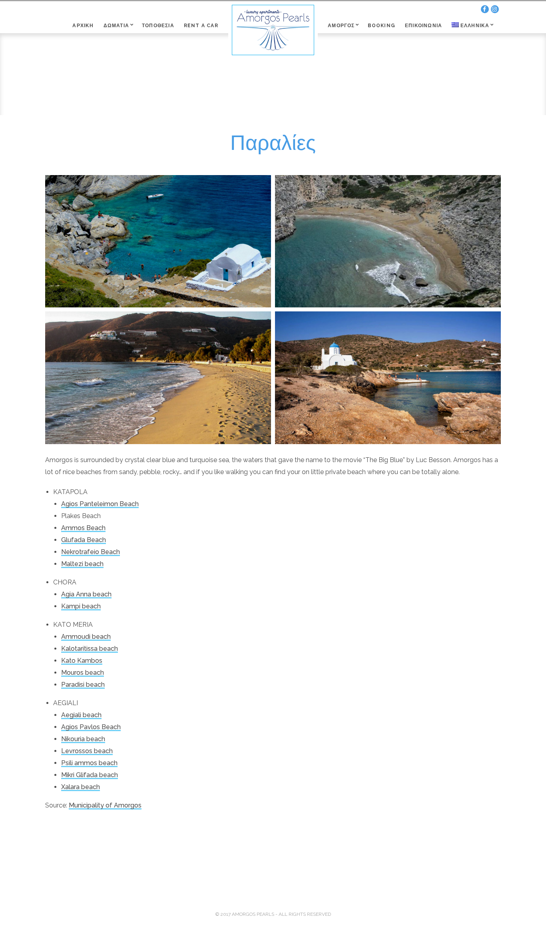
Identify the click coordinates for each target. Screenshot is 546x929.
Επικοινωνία (423, 25)
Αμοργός (341, 25)
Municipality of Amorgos (105, 805)
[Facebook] (485, 9)
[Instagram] (495, 9)
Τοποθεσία (158, 25)
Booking (381, 25)
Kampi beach (81, 606)
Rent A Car (201, 25)
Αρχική (83, 25)
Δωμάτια (116, 25)
